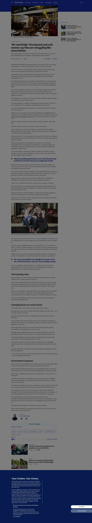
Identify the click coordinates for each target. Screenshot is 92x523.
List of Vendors (16, 516)
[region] (46, 496)
